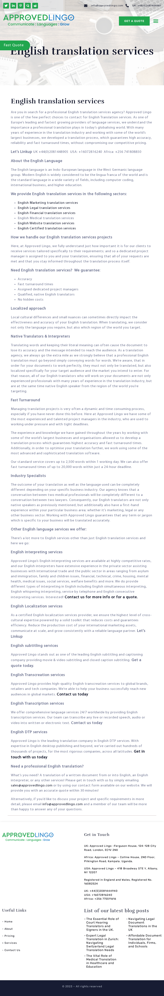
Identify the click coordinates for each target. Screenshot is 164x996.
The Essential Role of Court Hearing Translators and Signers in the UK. (102, 924)
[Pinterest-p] (20, 6)
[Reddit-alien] (35, 6)
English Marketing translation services (48, 203)
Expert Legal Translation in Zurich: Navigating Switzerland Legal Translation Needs (102, 943)
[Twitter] (6, 6)
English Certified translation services (47, 228)
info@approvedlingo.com (62, 804)
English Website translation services (46, 223)
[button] (156, 21)
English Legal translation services (44, 208)
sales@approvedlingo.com (32, 785)
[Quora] (28, 6)
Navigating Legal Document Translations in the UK (142, 924)
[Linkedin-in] (13, 6)
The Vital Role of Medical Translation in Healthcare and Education (101, 961)
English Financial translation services (47, 213)
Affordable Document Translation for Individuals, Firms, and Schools (145, 941)
